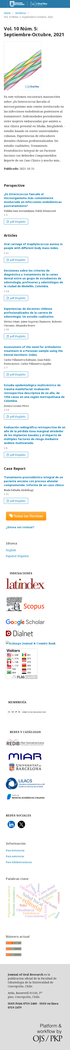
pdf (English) (17, 221)
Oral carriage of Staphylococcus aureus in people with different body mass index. (33, 246)
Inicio (7, 13)
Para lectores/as (15, 850)
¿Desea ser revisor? (20, 527)
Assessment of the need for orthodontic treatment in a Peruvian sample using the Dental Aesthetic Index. (33, 351)
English (11, 550)
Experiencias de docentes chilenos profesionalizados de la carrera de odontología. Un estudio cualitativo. (29, 312)
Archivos (20, 13)
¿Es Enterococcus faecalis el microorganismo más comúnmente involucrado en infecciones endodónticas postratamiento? (33, 200)
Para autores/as (15, 856)
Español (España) (17, 556)
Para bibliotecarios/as (19, 862)
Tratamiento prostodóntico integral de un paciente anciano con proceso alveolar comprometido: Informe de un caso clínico (34, 481)
